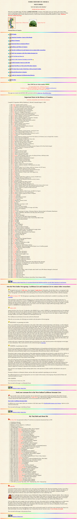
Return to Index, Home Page (19, 388)
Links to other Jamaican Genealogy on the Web (21, 59)
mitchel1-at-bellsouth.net (51, 88)
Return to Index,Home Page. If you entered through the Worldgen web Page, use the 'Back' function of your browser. (39, 282)
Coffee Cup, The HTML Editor (44, 93)
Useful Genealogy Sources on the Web (20, 62)
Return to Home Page (18, 516)
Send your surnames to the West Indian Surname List (24, 53)
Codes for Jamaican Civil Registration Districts (23, 75)
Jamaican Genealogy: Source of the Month (21, 37)
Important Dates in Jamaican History (20, 43)
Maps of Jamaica (15, 40)
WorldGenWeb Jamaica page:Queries (52, 403)
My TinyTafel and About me (17, 56)
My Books (13, 34)
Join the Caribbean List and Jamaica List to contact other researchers (28, 50)
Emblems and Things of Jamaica (19, 46)
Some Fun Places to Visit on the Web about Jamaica (24, 65)
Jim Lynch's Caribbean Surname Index (17, 400)
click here (10, 297)
